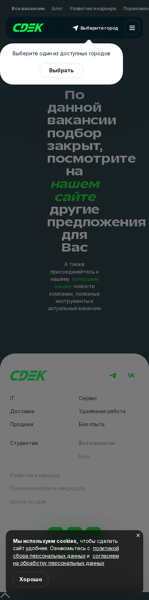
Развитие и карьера (93, 8)
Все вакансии (28, 8)
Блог (57, 8)
